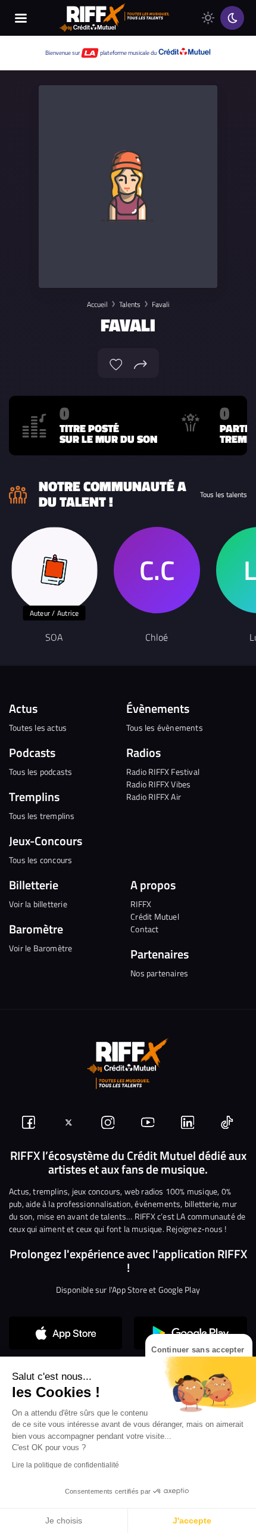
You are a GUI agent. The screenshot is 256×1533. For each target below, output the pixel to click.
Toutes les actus (38, 727)
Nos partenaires (159, 973)
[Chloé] (157, 570)
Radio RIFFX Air (153, 796)
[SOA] (54, 570)
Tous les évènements (164, 727)
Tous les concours (40, 860)
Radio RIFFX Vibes (158, 784)
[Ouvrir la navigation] (21, 18)
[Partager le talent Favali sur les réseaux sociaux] (140, 363)
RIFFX (140, 904)
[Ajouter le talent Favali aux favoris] (116, 363)
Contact (144, 929)
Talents (130, 304)
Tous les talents (223, 494)
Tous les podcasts (40, 771)
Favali (161, 304)
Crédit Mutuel (154, 916)
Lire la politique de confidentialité (65, 1465)
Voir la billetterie (38, 904)
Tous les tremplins (42, 815)
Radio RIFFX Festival (162, 771)
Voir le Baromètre (40, 948)
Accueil (97, 304)
